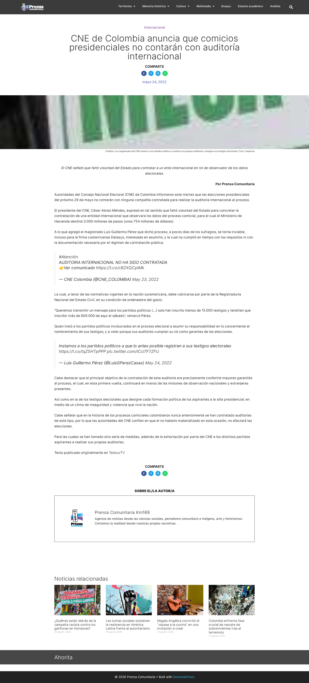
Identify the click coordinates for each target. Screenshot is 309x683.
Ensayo (226, 6)
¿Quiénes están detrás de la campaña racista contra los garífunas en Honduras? (75, 624)
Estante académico (250, 6)
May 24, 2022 (158, 362)
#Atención (68, 256)
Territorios (125, 6)
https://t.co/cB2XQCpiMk (120, 267)
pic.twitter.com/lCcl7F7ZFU (133, 351)
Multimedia (204, 6)
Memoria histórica (154, 6)
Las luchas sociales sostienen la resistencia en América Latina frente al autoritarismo (128, 624)
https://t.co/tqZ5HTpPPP (82, 351)
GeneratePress (183, 677)
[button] (291, 7)
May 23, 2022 (145, 279)
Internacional (154, 27)
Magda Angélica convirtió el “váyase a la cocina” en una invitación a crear (178, 624)
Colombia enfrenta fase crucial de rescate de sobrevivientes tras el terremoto (226, 626)
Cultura (181, 6)
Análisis (275, 6)
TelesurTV (117, 453)
